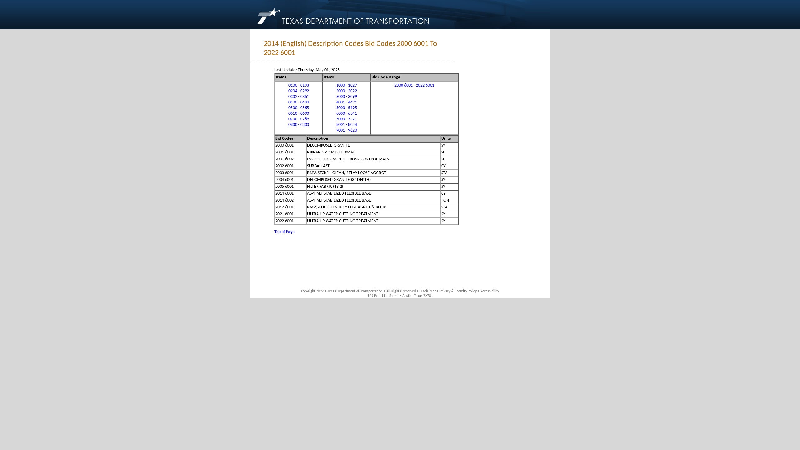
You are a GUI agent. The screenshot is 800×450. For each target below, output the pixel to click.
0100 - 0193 (298, 85)
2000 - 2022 (346, 91)
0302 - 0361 (298, 96)
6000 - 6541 (346, 113)
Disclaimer (428, 291)
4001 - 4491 (346, 102)
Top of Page (284, 232)
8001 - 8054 (346, 124)
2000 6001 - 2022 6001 (414, 85)
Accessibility (489, 291)
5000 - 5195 (346, 108)
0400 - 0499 (298, 102)
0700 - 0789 (298, 119)
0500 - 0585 (298, 108)
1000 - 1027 (346, 85)
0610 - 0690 (298, 113)
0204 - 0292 (298, 91)
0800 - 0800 (298, 124)
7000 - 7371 (346, 119)
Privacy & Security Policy (458, 291)
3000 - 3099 (346, 96)
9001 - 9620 (346, 130)
